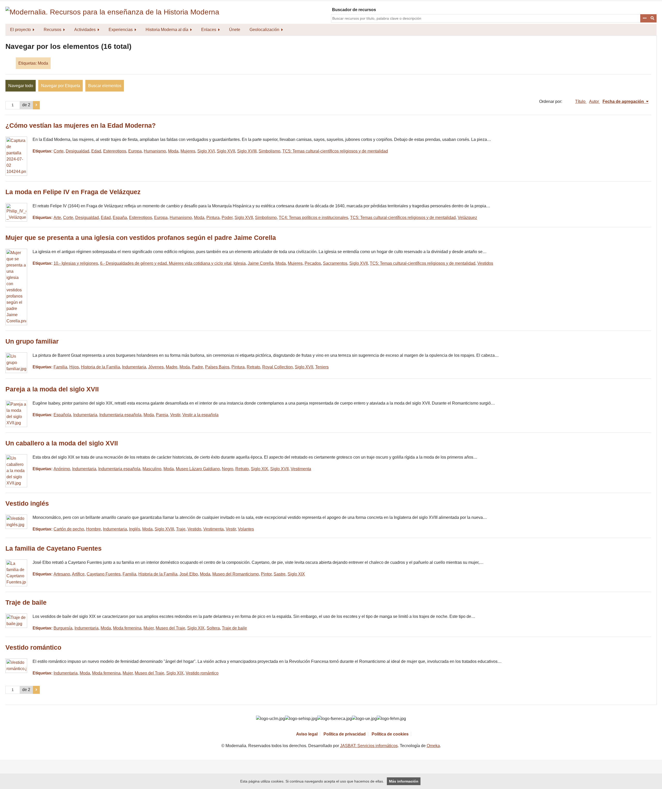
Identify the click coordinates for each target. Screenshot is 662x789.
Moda (173, 151)
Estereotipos (114, 151)
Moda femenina (127, 628)
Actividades (85, 29)
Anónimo (62, 469)
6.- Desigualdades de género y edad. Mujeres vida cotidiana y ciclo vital (165, 263)
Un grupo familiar (32, 341)
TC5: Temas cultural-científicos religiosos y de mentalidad (335, 151)
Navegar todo (20, 86)
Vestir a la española (200, 415)
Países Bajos (217, 367)
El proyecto (20, 29)
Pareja (162, 415)
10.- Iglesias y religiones (76, 263)
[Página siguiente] (36, 105)
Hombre (93, 529)
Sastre (279, 574)
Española (62, 415)
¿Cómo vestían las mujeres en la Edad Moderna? (80, 125)
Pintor (266, 574)
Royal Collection (277, 367)
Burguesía (63, 628)
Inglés (134, 529)
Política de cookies (390, 734)
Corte (59, 151)
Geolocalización (264, 29)
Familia (60, 367)
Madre (171, 367)
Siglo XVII (226, 151)
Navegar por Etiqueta (60, 86)
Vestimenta (301, 469)
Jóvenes (156, 367)
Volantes (246, 529)
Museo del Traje (170, 628)
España (120, 217)
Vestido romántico (33, 647)
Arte (57, 217)
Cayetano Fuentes (104, 574)
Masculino (151, 469)
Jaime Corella (260, 263)
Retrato (253, 367)
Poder (227, 217)
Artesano (62, 574)
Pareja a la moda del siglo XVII (52, 389)
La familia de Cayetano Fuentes (53, 548)
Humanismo (155, 151)
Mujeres (187, 151)
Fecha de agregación (624, 101)
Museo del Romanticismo (235, 574)
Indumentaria (134, 367)
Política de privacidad (345, 734)
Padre (197, 367)
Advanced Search (644, 18)
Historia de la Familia (100, 367)
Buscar (653, 18)
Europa (135, 151)
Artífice (78, 574)
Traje (180, 529)
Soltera (213, 628)
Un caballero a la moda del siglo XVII (61, 443)
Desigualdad (77, 151)
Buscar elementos (104, 86)
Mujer (149, 628)
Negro (227, 469)
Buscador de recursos (354, 9)
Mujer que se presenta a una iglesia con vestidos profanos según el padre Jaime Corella (140, 237)
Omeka (433, 746)
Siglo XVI (206, 151)
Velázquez (467, 217)
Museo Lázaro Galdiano (198, 469)
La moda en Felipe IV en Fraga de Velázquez (73, 191)
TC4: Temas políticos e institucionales (313, 217)
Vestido (194, 529)
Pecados (313, 263)
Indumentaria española (120, 415)
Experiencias (121, 29)
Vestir (175, 415)
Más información (403, 781)
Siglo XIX (259, 469)
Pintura (213, 217)
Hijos (74, 367)
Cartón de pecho (69, 529)
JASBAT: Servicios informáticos (369, 746)
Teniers (322, 367)
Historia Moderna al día (167, 29)
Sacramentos (335, 263)
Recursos (52, 29)
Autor (594, 101)
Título (580, 101)
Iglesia (240, 263)
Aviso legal (307, 734)
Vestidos (485, 263)
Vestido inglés (27, 503)
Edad (96, 151)
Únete (234, 29)
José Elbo (188, 574)
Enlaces (208, 29)
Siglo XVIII (247, 151)
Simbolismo (269, 151)
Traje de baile (26, 602)
